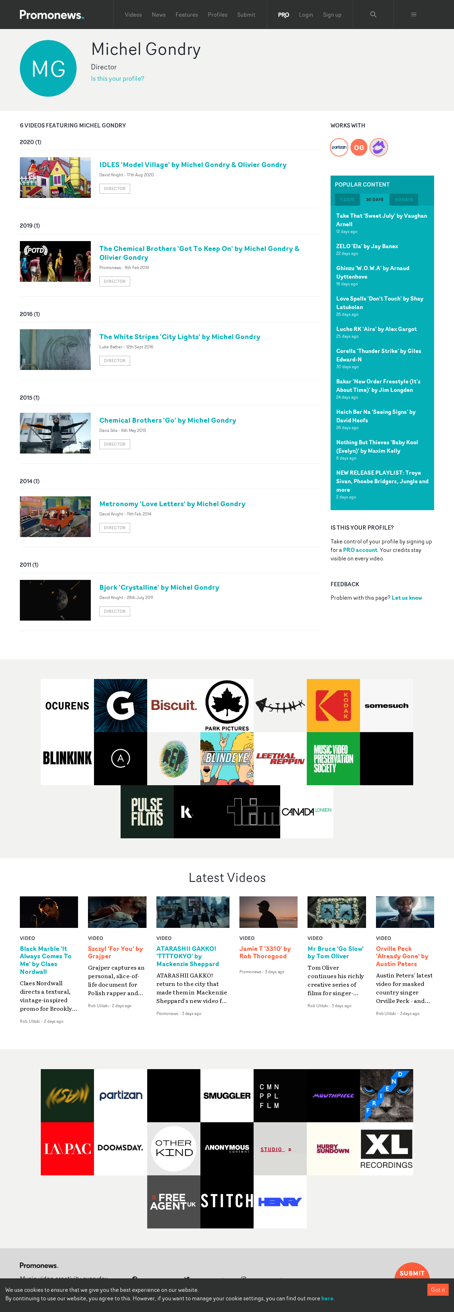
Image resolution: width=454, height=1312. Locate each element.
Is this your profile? (117, 78)
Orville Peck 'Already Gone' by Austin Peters (402, 956)
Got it (438, 1290)
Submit (246, 14)
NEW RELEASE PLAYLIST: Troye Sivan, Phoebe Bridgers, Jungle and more (382, 481)
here (327, 1298)
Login (306, 14)
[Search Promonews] (373, 14)
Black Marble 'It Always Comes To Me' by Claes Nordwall (46, 960)
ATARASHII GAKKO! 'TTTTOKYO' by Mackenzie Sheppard (187, 956)
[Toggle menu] (414, 14)
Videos (133, 14)
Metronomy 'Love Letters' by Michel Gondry (172, 503)
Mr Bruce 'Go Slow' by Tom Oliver (336, 952)
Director (115, 189)
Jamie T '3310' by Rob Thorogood (265, 952)
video (27, 938)
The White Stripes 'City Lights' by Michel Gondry (179, 336)
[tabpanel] (382, 358)
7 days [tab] (347, 199)
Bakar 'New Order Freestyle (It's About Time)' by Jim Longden (378, 385)
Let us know (407, 597)
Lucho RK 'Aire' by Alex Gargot (376, 329)
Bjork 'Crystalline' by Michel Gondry (159, 587)
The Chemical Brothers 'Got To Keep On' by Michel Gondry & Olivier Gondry (199, 253)
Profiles (217, 14)
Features (187, 14)
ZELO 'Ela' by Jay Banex (367, 246)
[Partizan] (339, 143)
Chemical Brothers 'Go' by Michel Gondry (167, 420)
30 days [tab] (374, 199)
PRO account (360, 550)
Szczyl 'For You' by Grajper (115, 952)
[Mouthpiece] (378, 143)
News (159, 14)
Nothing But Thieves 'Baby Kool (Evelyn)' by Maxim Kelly (377, 446)
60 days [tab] (404, 199)
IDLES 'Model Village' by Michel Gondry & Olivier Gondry (193, 164)
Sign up (332, 14)
